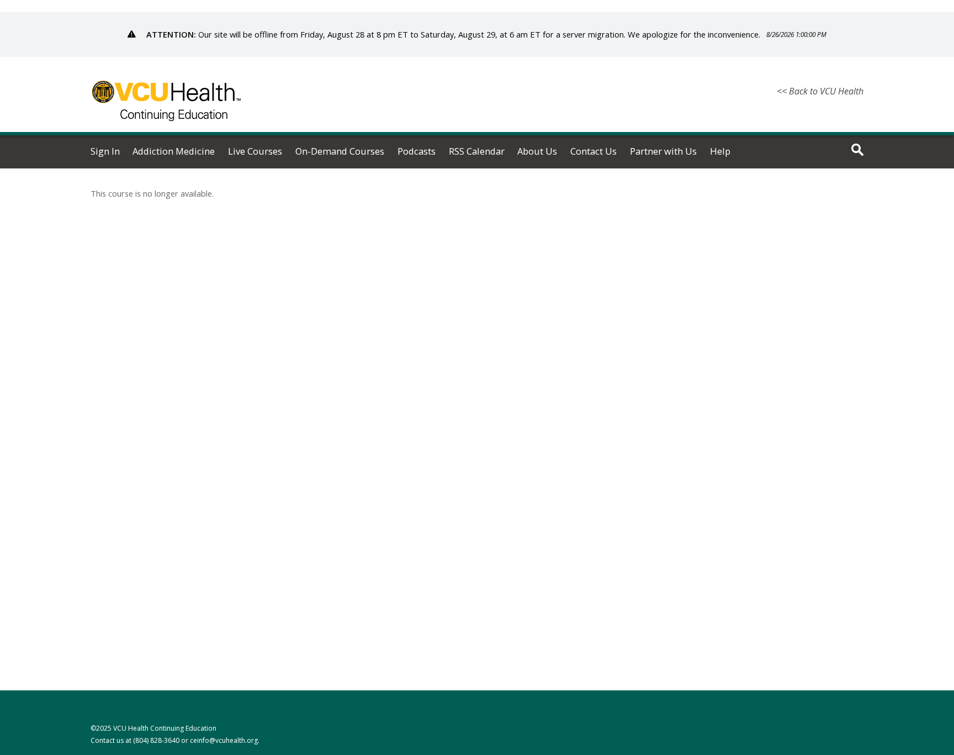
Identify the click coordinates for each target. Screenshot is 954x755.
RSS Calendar (477, 151)
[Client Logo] (166, 127)
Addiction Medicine (173, 151)
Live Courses (255, 151)
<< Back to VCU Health (820, 91)
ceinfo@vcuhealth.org (224, 740)
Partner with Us (663, 151)
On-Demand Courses (339, 151)
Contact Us (593, 151)
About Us (537, 151)
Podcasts (417, 151)
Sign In (105, 151)
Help (720, 151)
